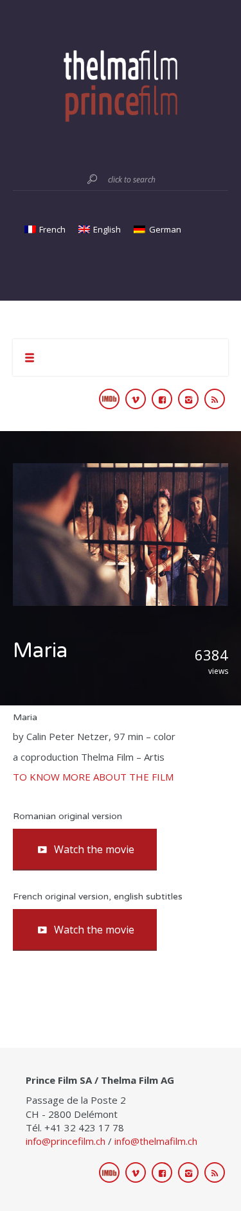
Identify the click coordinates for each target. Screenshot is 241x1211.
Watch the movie (94, 849)
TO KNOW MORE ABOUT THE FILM (93, 776)
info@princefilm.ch (65, 1141)
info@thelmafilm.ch (155, 1141)
